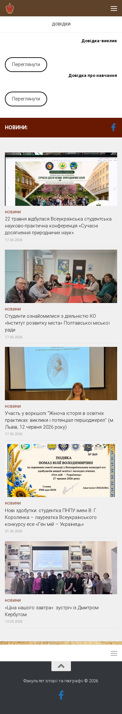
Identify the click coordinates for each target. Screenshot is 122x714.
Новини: (16, 127)
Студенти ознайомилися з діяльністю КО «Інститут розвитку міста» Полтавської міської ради (57, 323)
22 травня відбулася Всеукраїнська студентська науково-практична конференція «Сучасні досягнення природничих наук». (58, 226)
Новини (13, 212)
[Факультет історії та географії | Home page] (11, 8)
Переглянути (26, 64)
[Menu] (114, 8)
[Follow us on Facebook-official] (113, 127)
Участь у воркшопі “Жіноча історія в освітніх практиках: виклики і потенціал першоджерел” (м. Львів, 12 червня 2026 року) (59, 420)
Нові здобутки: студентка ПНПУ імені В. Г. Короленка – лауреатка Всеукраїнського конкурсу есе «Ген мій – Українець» (51, 517)
